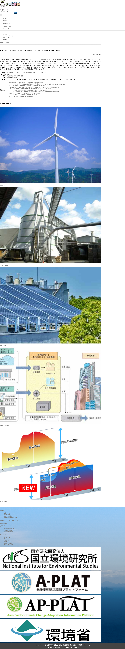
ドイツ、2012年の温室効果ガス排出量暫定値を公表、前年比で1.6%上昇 (29, 90)
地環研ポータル (7, 26)
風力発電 (2, 185)
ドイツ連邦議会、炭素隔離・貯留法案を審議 (21, 96)
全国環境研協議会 (8, 531)
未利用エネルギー (4, 425)
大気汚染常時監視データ (10, 517)
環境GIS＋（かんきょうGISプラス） (9, 520)
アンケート (4, 6)
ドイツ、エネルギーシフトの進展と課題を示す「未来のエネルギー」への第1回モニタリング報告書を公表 (37, 84)
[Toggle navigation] (1, 15)
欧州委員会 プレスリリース (15, 72)
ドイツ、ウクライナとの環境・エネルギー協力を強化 (24, 94)
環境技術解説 (6, 23)
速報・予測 (7, 513)
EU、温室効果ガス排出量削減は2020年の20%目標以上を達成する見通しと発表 (30, 88)
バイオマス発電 (4, 265)
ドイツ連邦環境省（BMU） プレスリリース (34, 72)
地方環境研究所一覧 (9, 528)
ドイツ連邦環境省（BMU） (21, 76)
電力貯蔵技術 (3, 501)
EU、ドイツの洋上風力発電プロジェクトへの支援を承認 (25, 93)
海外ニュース (6, 37)
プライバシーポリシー (10, 544)
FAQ (2, 8)
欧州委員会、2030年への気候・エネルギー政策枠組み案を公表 (26, 82)
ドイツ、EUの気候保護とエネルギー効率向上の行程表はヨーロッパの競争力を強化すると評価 (34, 91)
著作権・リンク (8, 543)
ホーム (4, 34)
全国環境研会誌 (8, 530)
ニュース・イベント (8, 36)
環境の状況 (7, 514)
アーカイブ (6, 29)
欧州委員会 (10, 76)
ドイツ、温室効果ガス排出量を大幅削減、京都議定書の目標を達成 (27, 85)
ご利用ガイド (4, 9)
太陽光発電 (3, 345)
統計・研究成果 (8, 516)
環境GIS (5, 18)
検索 (15, 12)
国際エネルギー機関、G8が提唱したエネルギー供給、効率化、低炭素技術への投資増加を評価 (34, 87)
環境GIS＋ (5, 21)
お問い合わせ (4, 11)
